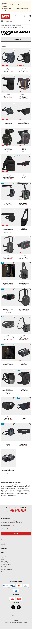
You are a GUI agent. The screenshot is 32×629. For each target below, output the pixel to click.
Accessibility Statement (6, 569)
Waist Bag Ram (23, 444)
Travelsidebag (24, 229)
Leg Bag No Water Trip (24, 203)
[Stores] (15, 16)
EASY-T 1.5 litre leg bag (24, 309)
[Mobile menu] (2, 21)
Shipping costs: (8, 622)
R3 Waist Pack (24, 364)
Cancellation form (5, 566)
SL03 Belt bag (8, 418)
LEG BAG (24, 149)
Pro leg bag (8, 203)
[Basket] (30, 16)
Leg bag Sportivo (23, 69)
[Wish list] (25, 16)
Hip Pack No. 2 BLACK (8, 96)
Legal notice (4, 557)
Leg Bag (8, 69)
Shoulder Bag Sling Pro (24, 283)
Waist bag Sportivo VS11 (23, 123)
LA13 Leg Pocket (23, 390)
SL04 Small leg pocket (8, 283)
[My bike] (20, 16)
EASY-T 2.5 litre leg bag (8, 257)
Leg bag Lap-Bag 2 (8, 123)
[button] (29, 21)
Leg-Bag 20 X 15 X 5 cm (8, 149)
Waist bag (24, 418)
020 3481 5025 (18, 510)
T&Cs (2, 559)
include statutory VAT (11, 619)
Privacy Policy (4, 562)
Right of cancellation (6, 564)
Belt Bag (24, 175)
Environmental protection (7, 571)
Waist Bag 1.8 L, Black (8, 309)
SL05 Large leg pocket (8, 364)
